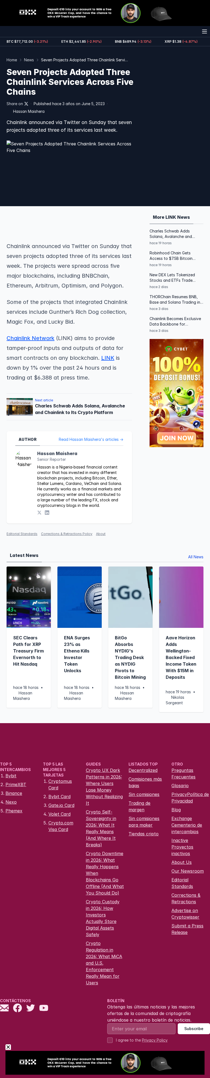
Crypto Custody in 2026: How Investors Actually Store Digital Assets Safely (102, 918)
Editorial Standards (22, 534)
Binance (13, 793)
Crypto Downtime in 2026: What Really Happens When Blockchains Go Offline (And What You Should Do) (105, 873)
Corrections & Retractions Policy (66, 534)
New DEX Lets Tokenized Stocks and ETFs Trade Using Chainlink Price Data (173, 277)
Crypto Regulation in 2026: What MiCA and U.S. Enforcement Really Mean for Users (104, 963)
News (29, 60)
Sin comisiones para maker (144, 822)
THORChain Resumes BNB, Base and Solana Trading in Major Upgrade (175, 299)
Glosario (180, 785)
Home (12, 60)
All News (195, 556)
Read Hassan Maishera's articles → (91, 439)
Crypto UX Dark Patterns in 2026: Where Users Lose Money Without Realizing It (104, 786)
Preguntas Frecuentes (183, 773)
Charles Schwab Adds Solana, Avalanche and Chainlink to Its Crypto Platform (171, 234)
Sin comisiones (144, 794)
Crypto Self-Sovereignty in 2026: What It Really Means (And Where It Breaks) (101, 828)
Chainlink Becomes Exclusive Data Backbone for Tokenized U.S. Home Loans (175, 321)
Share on (15, 103)
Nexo (11, 802)
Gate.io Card (61, 805)
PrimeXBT (15, 784)
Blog (176, 809)
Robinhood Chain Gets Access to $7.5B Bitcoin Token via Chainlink (171, 256)
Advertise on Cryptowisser (185, 914)
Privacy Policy (155, 1040)
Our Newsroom (187, 871)
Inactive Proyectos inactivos (182, 847)
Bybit (10, 775)
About (101, 534)
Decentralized (143, 770)
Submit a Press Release (187, 929)
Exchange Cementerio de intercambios (186, 825)
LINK (107, 358)
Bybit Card (59, 796)
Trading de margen (139, 806)
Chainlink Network (30, 338)
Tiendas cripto (144, 833)
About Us (181, 862)
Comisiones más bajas (145, 782)
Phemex (13, 810)
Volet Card (59, 814)
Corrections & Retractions (185, 898)
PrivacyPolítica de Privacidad (190, 798)
